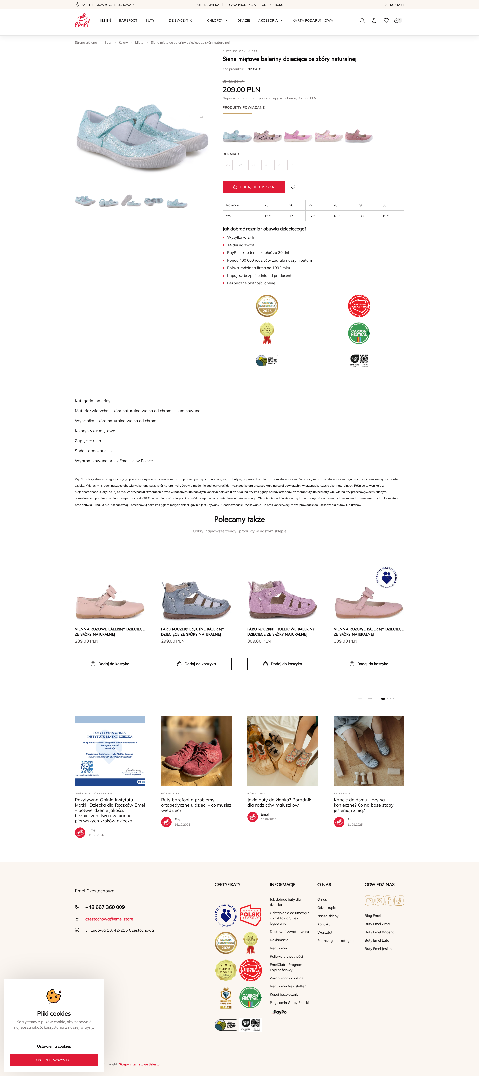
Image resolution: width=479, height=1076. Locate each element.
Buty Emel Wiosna (379, 932)
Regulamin (278, 948)
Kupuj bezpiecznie (284, 994)
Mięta (139, 42)
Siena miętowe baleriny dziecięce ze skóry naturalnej (190, 42)
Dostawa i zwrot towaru (289, 931)
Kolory (123, 42)
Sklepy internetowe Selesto (139, 1064)
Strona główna (86, 42)
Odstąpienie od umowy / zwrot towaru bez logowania (289, 918)
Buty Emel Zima (377, 924)
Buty (108, 42)
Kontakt (397, 5)
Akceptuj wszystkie (54, 1060)
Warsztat (324, 932)
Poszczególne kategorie (336, 940)
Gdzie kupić (326, 907)
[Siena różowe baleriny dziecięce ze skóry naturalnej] (267, 128)
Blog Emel (373, 915)
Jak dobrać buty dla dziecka (285, 902)
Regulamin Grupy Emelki (289, 1002)
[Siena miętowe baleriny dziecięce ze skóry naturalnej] (237, 128)
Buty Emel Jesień (378, 948)
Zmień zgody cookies (286, 978)
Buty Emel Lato (377, 940)
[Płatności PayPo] (289, 1012)
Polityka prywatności (286, 956)
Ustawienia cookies (54, 1046)
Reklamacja (279, 940)
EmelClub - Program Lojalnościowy (286, 967)
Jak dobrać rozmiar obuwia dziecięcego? (264, 229)
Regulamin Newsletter (288, 986)
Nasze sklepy (327, 916)
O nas (322, 899)
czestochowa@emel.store (109, 918)
